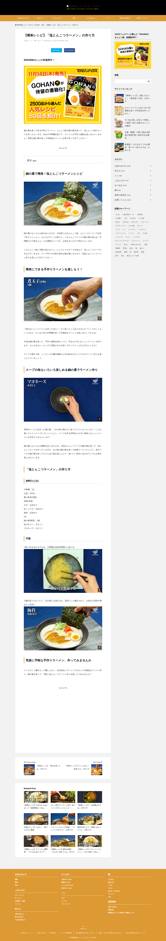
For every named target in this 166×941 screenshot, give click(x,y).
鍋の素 (46, 41)
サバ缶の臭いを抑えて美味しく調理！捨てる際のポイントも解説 (137, 123)
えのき (117, 214)
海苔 (56, 41)
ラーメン (31, 41)
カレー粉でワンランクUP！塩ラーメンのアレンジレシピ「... (63, 806)
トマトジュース (120, 233)
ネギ (138, 233)
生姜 (66, 41)
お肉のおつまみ (66, 879)
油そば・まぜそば (114, 891)
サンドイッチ (65, 904)
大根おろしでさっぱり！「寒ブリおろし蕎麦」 (36, 828)
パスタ (110, 885)
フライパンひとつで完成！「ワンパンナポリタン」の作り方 (62, 828)
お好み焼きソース (128, 214)
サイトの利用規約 (66, 933)
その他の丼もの (20, 920)
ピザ (62, 898)
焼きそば (111, 882)
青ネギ (52, 41)
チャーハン (18, 898)
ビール (128, 237)
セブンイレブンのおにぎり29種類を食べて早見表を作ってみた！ (137, 110)
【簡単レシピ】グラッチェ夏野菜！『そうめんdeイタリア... (36, 850)
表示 (34, 161)
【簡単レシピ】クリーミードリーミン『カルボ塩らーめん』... (89, 850)
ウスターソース (120, 226)
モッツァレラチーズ (122, 241)
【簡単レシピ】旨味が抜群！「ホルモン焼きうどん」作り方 (62, 850)
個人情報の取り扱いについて (85, 933)
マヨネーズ (40, 41)
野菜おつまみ (65, 882)
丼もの (39, 18)
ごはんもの (56, 18)
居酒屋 (117, 248)
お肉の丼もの (19, 914)
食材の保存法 (125, 18)
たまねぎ (133, 218)
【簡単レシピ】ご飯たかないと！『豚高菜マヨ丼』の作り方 (137, 98)
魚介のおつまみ (66, 888)
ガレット (140, 226)
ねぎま (117, 222)
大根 (145, 244)
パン (107, 18)
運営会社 (111, 910)
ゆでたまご (135, 222)
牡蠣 (125, 252)
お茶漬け (140, 214)
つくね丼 (141, 218)
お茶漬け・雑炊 (20, 901)
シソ (124, 229)
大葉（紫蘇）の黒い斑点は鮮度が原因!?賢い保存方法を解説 (137, 135)
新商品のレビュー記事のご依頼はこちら (121, 913)
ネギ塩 (145, 233)
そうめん (111, 879)
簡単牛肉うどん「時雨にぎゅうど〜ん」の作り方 (89, 828)
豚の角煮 (61, 41)
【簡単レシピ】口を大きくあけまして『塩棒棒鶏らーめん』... (36, 806)
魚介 (122, 256)
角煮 (142, 252)
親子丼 (136, 252)
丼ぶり (126, 244)
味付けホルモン (136, 244)
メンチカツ (136, 237)
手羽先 (125, 248)
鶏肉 (16, 879)
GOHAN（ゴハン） (27, 933)
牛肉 (16, 885)
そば (125, 218)
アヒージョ (145, 222)
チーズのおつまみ (67, 885)
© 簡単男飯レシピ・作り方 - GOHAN (83, 937)
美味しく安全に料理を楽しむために (110, 933)
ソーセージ (142, 229)
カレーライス (19, 895)
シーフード (132, 229)
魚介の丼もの (19, 917)
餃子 (116, 256)
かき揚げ (118, 218)
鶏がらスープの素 (133, 256)
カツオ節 (131, 226)
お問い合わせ (112, 907)
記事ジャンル (142, 18)
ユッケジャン (135, 241)
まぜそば (125, 222)
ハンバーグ (119, 237)
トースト (131, 233)
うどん (110, 888)
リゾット (118, 244)
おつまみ (90, 18)
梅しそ (142, 248)
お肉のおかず (22, 18)
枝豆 (131, 248)
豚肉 (16, 882)
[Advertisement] (63, 724)
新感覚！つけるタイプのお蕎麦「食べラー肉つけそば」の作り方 (137, 147)
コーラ (117, 229)
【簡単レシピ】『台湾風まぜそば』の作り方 (89, 806)
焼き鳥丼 (118, 252)
